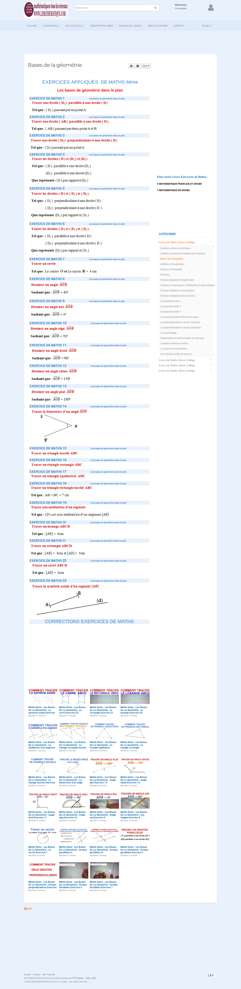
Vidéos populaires (102, 26)
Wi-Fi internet (49, 974)
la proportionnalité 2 (170, 306)
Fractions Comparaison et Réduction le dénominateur (186, 285)
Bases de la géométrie (171, 259)
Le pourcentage (168, 333)
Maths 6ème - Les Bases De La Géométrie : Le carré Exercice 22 (72, 709)
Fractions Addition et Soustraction (177, 290)
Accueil (32, 26)
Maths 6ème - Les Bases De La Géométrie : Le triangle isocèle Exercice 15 (41, 781)
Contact (179, 26)
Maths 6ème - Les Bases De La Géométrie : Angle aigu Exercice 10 (72, 814)
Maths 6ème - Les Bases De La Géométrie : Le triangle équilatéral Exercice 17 (103, 746)
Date (145, 66)
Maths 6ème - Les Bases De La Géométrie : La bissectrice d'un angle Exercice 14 (72, 781)
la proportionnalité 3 (170, 311)
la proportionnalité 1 (170, 301)
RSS (29, 908)
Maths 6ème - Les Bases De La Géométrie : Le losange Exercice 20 (133, 709)
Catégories (50, 26)
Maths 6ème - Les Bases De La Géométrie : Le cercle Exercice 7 (41, 849)
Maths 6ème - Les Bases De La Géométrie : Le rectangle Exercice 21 (103, 709)
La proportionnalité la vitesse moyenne (180, 322)
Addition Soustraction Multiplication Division (182, 253)
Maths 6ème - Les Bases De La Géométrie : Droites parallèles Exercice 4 (134, 849)
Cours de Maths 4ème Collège (177, 365)
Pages (206, 26)
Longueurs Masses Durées (174, 343)
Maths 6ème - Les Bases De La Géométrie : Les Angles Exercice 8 (133, 814)
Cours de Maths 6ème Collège (177, 242)
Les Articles (74, 26)
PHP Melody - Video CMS (84, 977)
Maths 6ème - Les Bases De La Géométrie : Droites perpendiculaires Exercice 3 (42, 886)
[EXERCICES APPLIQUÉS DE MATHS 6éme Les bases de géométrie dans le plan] (70, 106)
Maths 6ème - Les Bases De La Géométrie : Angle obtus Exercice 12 (133, 779)
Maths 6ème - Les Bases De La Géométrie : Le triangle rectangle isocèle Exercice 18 (72, 746)
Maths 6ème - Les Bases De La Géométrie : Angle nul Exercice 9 (103, 814)
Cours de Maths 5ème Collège (177, 360)
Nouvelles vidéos (130, 26)
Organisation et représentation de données (182, 338)
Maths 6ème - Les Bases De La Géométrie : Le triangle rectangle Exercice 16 (133, 746)
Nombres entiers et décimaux (175, 248)
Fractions (165, 274)
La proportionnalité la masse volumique (180, 327)
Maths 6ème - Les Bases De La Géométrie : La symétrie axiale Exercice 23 (41, 711)
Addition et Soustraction (172, 264)
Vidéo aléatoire (158, 26)
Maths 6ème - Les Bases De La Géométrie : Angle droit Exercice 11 (41, 814)
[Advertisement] (120, 41)
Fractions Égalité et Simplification (177, 280)
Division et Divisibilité (171, 269)
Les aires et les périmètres (173, 348)
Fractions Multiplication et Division (177, 296)
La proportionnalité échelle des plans (179, 317)
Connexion (180, 8)
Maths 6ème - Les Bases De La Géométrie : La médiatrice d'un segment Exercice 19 (41, 746)
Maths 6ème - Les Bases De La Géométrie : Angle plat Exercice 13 (103, 779)
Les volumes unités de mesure (176, 354)
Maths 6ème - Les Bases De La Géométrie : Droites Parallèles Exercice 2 (73, 884)
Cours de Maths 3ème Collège (177, 370)
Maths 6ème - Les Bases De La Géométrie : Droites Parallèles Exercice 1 (104, 884)
